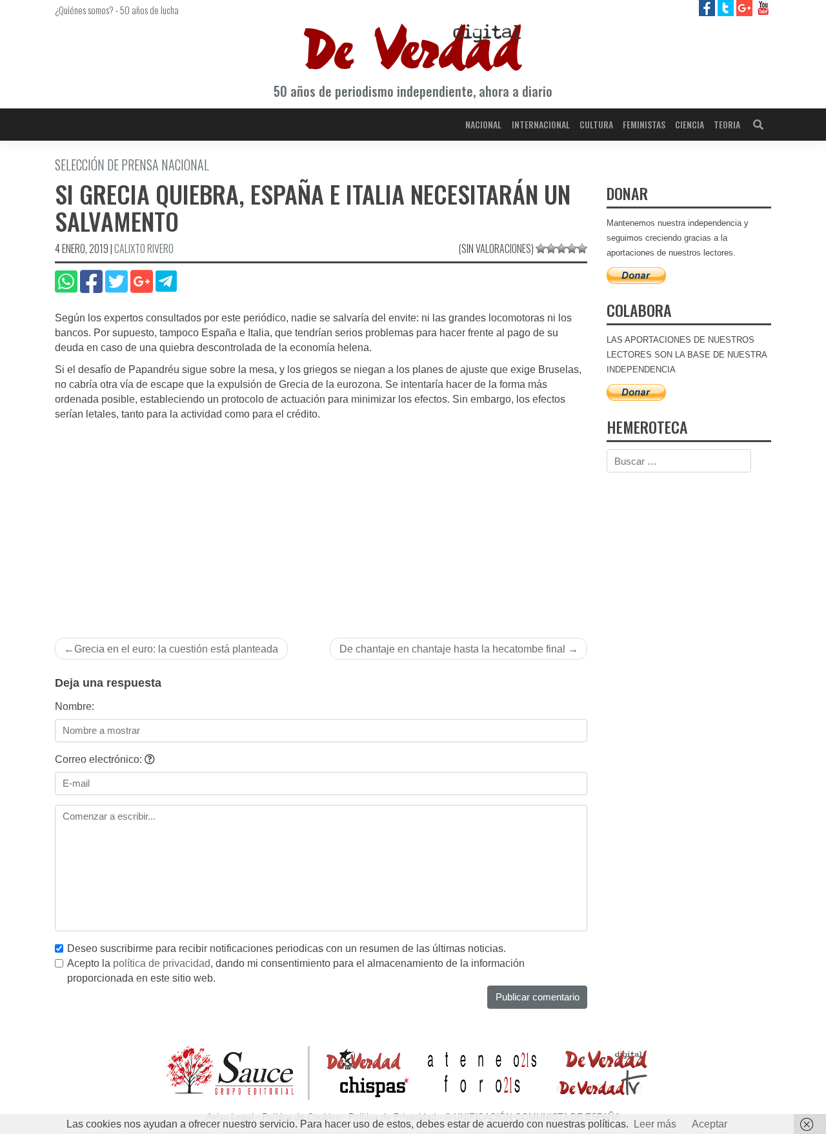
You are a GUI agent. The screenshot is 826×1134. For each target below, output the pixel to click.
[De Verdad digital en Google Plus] (745, 7)
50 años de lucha (149, 10)
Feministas (644, 124)
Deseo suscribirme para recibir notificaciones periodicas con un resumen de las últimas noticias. (286, 948)
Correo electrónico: (100, 759)
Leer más (655, 1124)
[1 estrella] (541, 248)
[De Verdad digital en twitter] (727, 7)
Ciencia (689, 124)
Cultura (596, 124)
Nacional (483, 124)
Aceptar (709, 1124)
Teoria (727, 124)
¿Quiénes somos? (84, 10)
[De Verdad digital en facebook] (708, 7)
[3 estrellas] (561, 248)
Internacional (541, 124)
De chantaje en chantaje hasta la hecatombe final (452, 648)
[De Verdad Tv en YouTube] (763, 7)
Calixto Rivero (144, 248)
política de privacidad (161, 963)
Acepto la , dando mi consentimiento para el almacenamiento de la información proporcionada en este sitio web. (296, 971)
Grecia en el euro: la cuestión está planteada (176, 648)
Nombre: (74, 706)
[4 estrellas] (572, 248)
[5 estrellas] (582, 248)
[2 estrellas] (551, 248)
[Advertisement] (321, 519)
